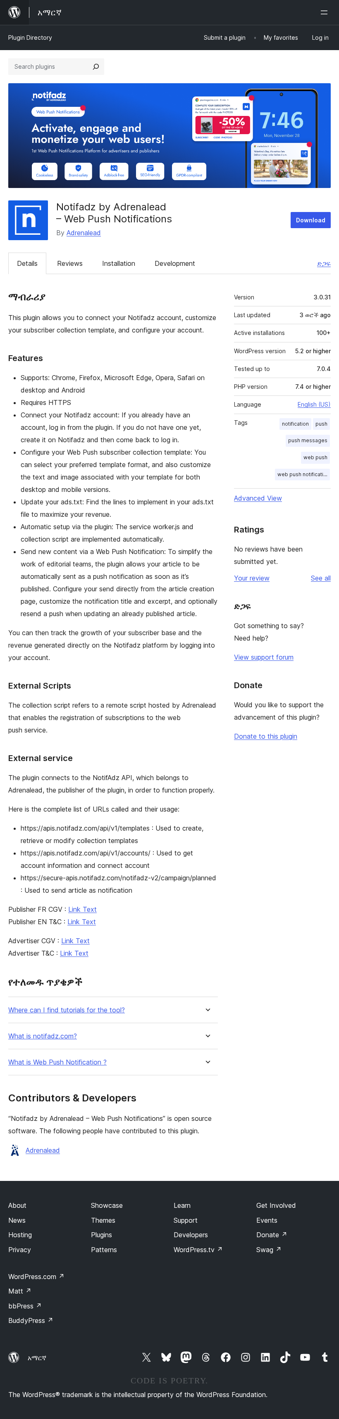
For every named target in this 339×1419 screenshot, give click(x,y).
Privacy (19, 1250)
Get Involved (276, 1205)
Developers (191, 1235)
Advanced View (258, 498)
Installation (118, 263)
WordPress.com (36, 1276)
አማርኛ (37, 1358)
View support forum (264, 657)
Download (310, 220)
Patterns (104, 1250)
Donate (271, 1235)
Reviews (70, 263)
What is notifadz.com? (42, 1036)
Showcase (107, 1205)
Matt (19, 1291)
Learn (182, 1205)
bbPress (25, 1306)
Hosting (20, 1235)
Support (186, 1220)
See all (321, 578)
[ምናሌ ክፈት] (326, 12)
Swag (269, 1250)
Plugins (101, 1235)
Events (266, 1220)
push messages (307, 440)
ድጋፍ (324, 263)
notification (295, 424)
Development (175, 263)
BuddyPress (30, 1320)
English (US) (314, 404)
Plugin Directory (30, 37)
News (17, 1220)
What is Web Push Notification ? (57, 1062)
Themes (103, 1220)
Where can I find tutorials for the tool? (66, 1010)
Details (27, 263)
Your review (252, 578)
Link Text (82, 909)
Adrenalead (84, 233)
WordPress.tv (198, 1250)
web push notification (303, 474)
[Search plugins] (96, 66)
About (17, 1205)
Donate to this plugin (265, 736)
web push (315, 457)
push (321, 424)
